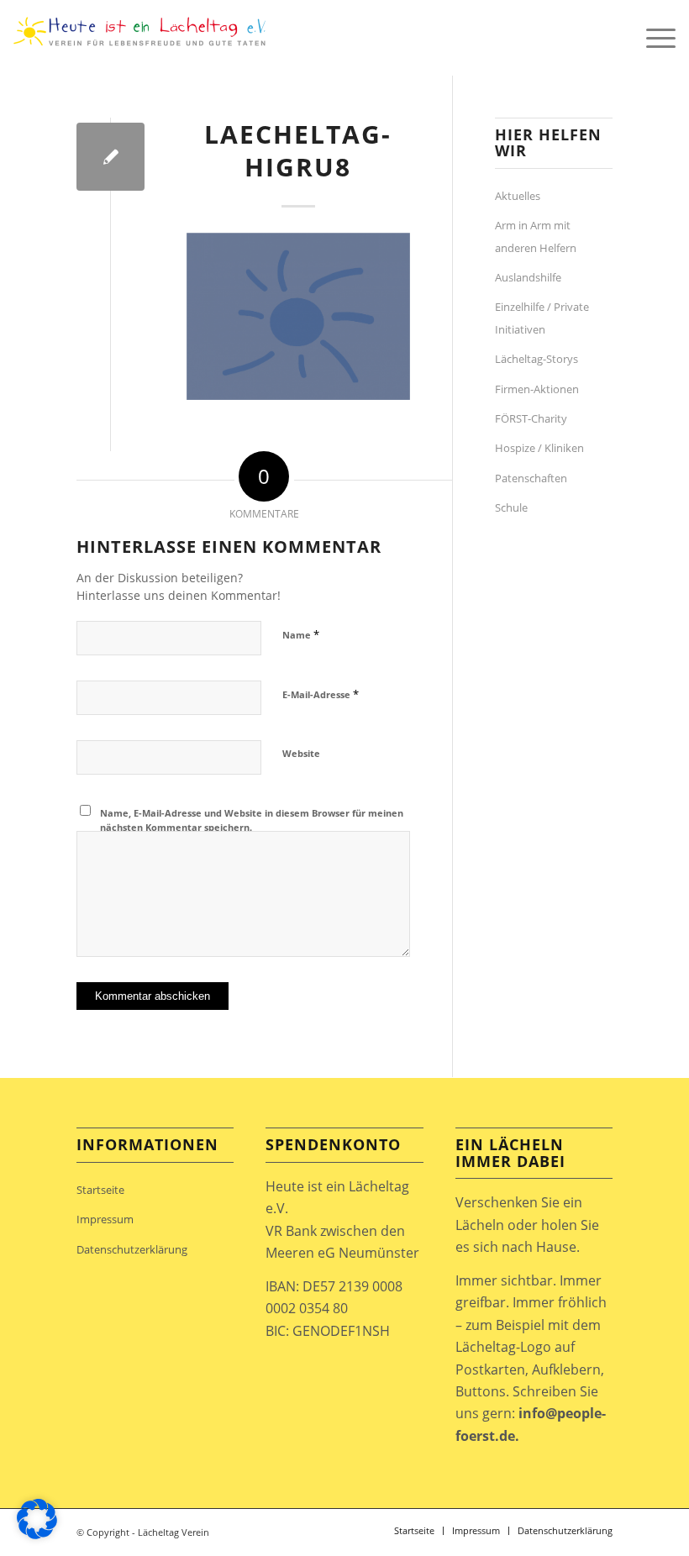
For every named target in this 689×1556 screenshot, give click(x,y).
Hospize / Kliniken (539, 447)
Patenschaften (531, 478)
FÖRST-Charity (531, 418)
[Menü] (652, 38)
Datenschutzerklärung (131, 1249)
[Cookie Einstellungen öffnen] (37, 1534)
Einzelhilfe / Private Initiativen (542, 317)
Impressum (105, 1219)
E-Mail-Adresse (320, 694)
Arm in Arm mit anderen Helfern (535, 236)
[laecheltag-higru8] (110, 157)
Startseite (100, 1189)
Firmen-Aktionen (537, 389)
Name (300, 634)
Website (301, 753)
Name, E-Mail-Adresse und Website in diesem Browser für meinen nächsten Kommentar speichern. (251, 820)
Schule (511, 507)
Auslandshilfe (528, 277)
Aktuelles (517, 195)
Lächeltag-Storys (536, 358)
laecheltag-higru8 (298, 150)
